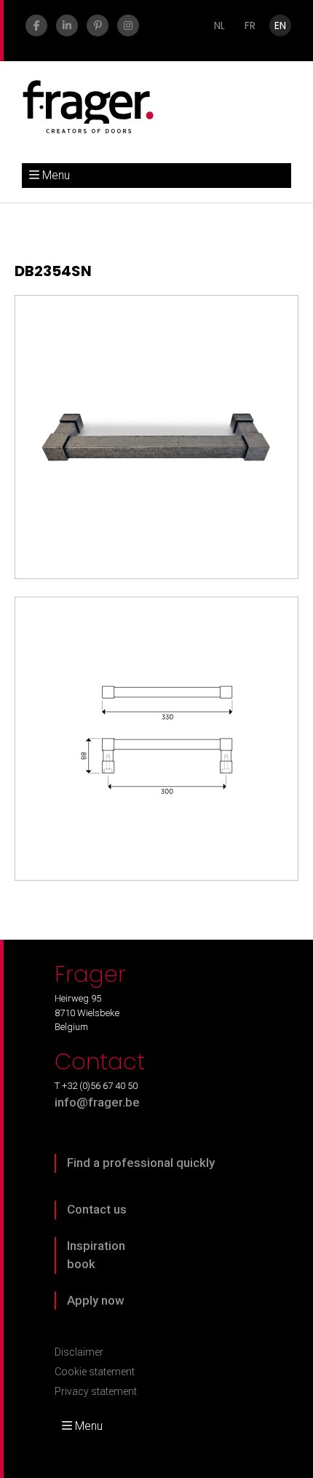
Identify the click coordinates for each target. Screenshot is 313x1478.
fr (250, 25)
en (280, 25)
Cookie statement (95, 1371)
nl (219, 25)
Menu (56, 175)
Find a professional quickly (141, 1162)
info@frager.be (97, 1102)
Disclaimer (79, 1352)
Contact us (97, 1209)
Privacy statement (96, 1391)
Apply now (95, 1300)
